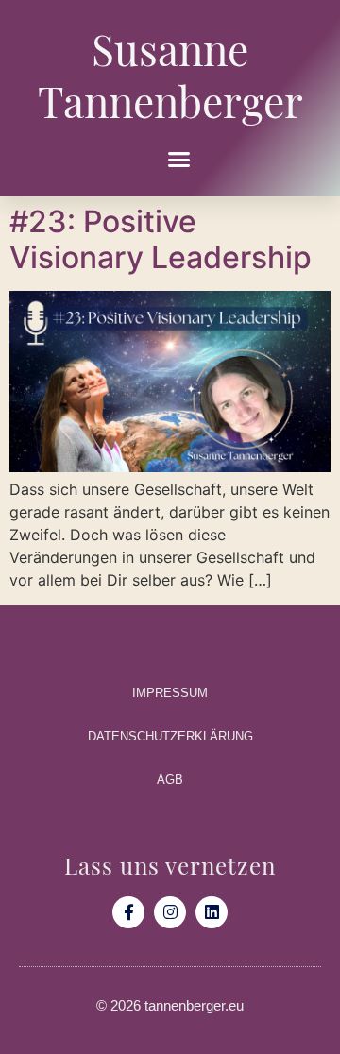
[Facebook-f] (128, 912)
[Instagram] (170, 912)
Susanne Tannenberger (170, 70)
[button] (178, 160)
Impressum (170, 693)
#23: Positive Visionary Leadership (160, 239)
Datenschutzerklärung (170, 736)
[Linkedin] (212, 912)
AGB (170, 780)
